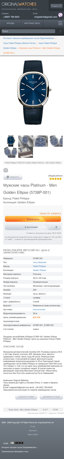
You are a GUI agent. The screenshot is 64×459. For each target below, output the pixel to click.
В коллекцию (31, 227)
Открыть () (57, 6)
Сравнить (14, 177)
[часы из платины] (5, 171)
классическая (39, 309)
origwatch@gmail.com (45, 16)
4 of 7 (45, 409)
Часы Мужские (39, 262)
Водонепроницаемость (14, 313)
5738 (55, 409)
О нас (32, 426)
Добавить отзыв (51, 397)
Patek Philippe (39, 266)
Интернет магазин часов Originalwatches (19, 447)
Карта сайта (33, 434)
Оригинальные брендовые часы (15, 451)
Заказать (33, 219)
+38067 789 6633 (11, 16)
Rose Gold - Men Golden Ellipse (23, 409)
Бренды (10, 23)
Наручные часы (32, 23)
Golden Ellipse (39, 270)
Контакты (33, 430)
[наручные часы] (22, 6)
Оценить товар (26, 397)
